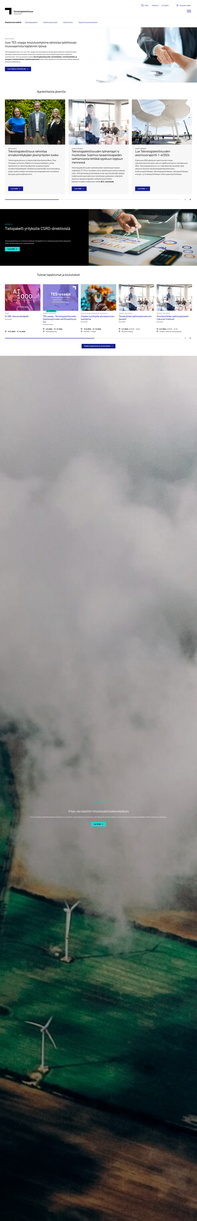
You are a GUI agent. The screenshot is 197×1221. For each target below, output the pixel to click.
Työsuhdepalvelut (31, 22)
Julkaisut (155, 5)
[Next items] (190, 200)
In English (165, 5)
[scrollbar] (93, 200)
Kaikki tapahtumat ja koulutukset (97, 346)
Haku (146, 5)
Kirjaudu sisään (185, 5)
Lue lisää (11, 249)
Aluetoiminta (68, 22)
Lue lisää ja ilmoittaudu (17, 69)
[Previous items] (186, 200)
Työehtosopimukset (50, 22)
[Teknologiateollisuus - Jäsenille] (19, 11)
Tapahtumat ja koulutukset (87, 22)
